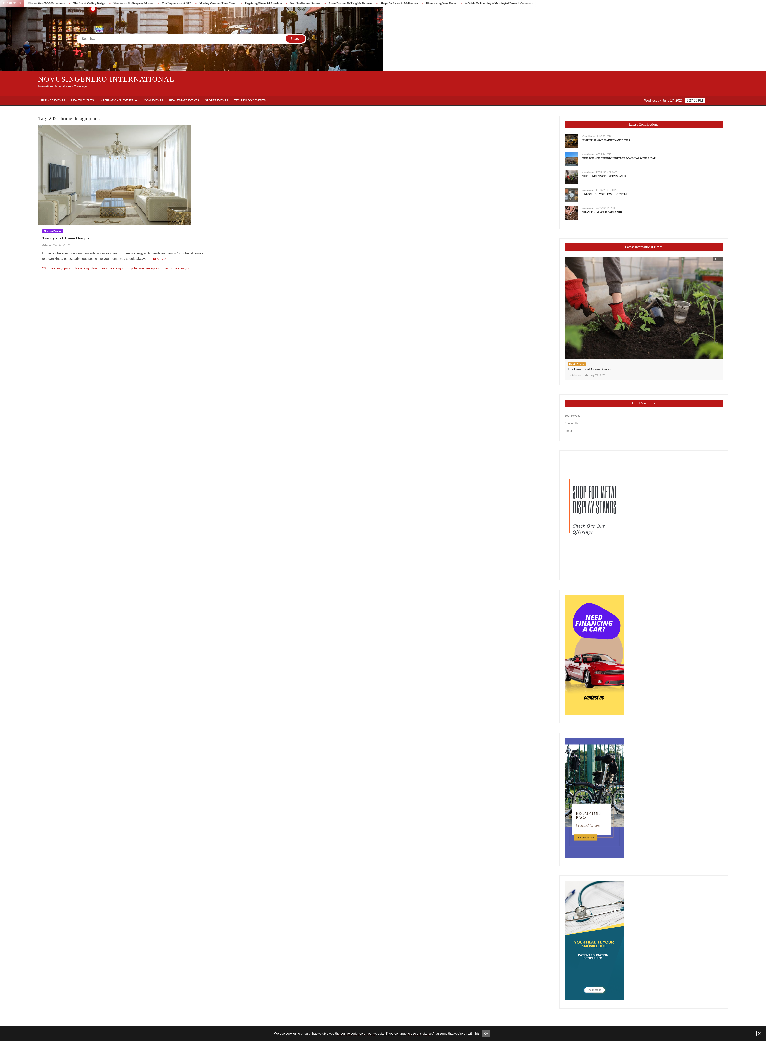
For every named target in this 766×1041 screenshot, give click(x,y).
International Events (116, 100)
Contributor (588, 136)
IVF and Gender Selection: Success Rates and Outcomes (426, 3)
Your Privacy (572, 415)
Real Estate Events (184, 100)
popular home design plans (144, 268)
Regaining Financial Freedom (113, 3)
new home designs (113, 268)
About (568, 430)
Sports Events (216, 100)
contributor (588, 154)
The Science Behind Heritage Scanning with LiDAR (619, 158)
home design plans (86, 268)
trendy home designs (177, 268)
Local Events (152, 100)
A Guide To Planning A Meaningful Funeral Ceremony (349, 3)
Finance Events (53, 100)
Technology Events (250, 100)
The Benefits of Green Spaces (604, 176)
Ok (486, 1033)
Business (574, 364)
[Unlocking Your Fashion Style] (571, 194)
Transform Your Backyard (602, 212)
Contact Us (571, 423)
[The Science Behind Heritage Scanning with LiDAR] (571, 159)
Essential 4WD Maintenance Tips (606, 140)
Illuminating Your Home (291, 3)
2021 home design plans (56, 268)
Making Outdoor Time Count (68, 3)
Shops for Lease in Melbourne (249, 3)
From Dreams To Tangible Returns (200, 3)
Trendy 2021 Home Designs (65, 238)
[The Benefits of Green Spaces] (571, 176)
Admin (46, 245)
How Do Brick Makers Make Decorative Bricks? (499, 3)
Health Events (82, 100)
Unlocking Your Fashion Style (605, 194)
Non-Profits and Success (156, 3)
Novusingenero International (106, 79)
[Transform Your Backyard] (571, 212)
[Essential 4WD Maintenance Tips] (571, 141)
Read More (161, 259)
